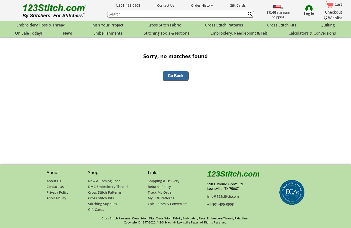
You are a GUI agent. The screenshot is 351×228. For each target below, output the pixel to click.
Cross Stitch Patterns (105, 192)
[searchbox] (180, 14)
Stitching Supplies (102, 204)
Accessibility (56, 198)
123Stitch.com (233, 174)
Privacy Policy (57, 192)
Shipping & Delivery (163, 181)
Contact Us (165, 5)
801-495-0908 (129, 5)
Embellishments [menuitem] (107, 33)
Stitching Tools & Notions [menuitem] (166, 33)
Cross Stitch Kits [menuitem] (281, 25)
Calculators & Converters (167, 204)
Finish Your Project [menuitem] (106, 25)
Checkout (333, 12)
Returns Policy (159, 186)
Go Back (175, 76)
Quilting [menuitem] (327, 25)
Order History (202, 5)
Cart (338, 4)
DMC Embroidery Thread (108, 186)
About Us (54, 181)
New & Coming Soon (104, 181)
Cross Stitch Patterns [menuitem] (224, 25)
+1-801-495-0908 (220, 204)
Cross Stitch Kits (101, 198)
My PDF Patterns (161, 198)
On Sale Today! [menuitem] (28, 33)
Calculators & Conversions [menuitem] (312, 33)
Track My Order (160, 192)
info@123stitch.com (223, 196)
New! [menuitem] (67, 33)
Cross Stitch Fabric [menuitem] (164, 25)
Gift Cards (238, 5)
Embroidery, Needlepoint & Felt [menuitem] (239, 33)
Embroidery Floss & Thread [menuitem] (40, 25)
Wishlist (334, 18)
